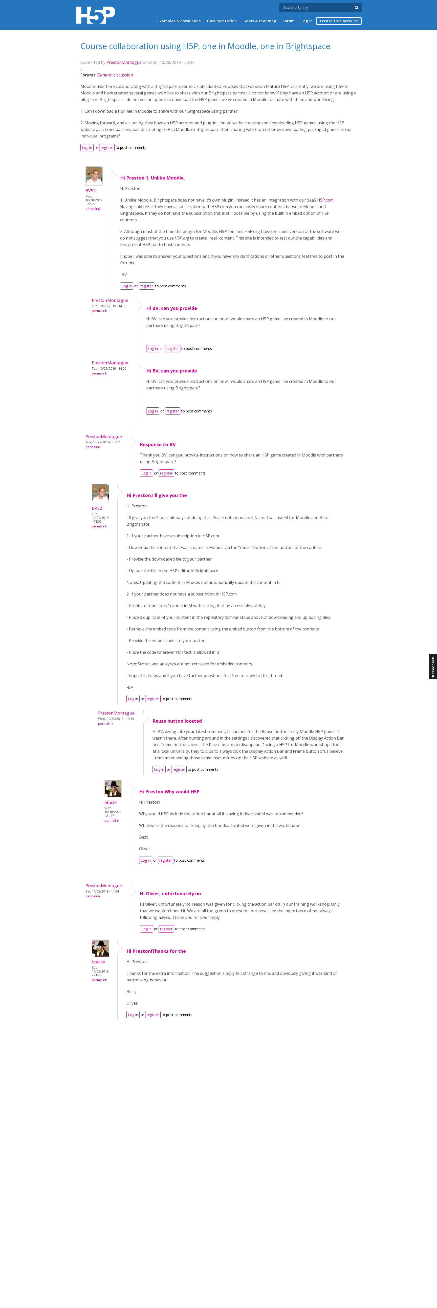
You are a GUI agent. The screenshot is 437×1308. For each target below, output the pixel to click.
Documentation (222, 20)
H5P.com (325, 200)
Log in (307, 20)
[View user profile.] (94, 184)
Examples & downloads (179, 20)
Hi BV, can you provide (171, 308)
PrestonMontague (124, 62)
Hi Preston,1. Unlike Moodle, (152, 178)
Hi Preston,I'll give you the (156, 495)
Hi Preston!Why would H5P (169, 791)
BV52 (90, 190)
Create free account (339, 20)
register (107, 147)
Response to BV (158, 444)
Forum (289, 20)
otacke (111, 802)
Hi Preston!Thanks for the (156, 951)
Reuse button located (177, 721)
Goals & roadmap (260, 20)
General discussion (115, 75)
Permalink (92, 209)
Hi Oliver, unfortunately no (170, 893)
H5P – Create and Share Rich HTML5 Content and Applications (95, 15)
